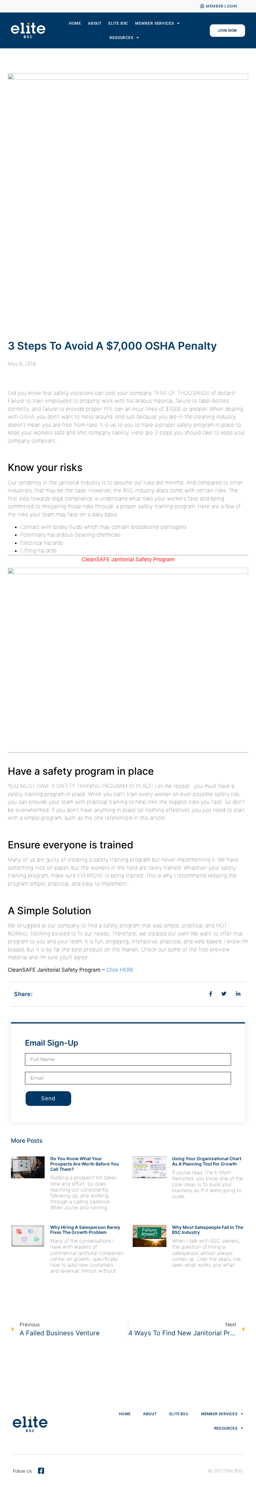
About (95, 23)
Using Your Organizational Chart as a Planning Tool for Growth (206, 1161)
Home (75, 23)
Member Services (154, 23)
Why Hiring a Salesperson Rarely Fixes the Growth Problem (85, 1229)
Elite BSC (118, 23)
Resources (121, 38)
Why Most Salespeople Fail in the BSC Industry (207, 1229)
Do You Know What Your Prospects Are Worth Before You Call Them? (84, 1164)
